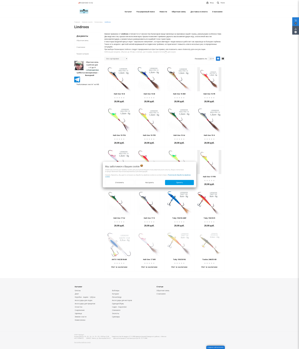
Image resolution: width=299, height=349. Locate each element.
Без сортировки (112, 59)
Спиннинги (116, 310)
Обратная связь (179, 12)
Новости (163, 12)
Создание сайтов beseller (215, 347)
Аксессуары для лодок (83, 300)
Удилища (78, 313)
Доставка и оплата (199, 12)
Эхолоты (115, 313)
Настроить (149, 182)
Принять (179, 182)
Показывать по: (201, 59)
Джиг (77, 294)
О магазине (217, 12)
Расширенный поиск (146, 12)
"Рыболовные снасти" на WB (87, 84)
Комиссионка (80, 320)
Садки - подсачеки (119, 307)
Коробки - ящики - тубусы (85, 297)
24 (211, 59)
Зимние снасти (80, 317)
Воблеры (115, 290)
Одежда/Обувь (118, 303)
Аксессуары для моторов (122, 300)
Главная (77, 22)
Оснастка (78, 307)
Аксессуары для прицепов (85, 303)
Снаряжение (80, 310)
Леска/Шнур (116, 297)
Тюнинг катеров (83, 54)
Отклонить (119, 182)
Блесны (78, 290)
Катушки (115, 294)
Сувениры (116, 317)
